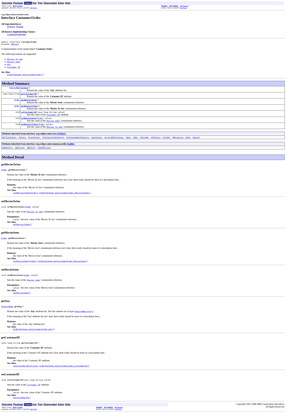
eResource (177, 137)
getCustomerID (28, 94)
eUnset (196, 137)
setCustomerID (28, 112)
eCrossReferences (113, 137)
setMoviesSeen (28, 118)
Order (17, 100)
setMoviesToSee (29, 124)
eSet (187, 137)
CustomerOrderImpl (16, 34)
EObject (11, 26)
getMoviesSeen (28, 100)
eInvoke (144, 137)
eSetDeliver (44, 147)
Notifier (19, 26)
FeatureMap (14, 88)
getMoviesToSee (29, 106)
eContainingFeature (53, 137)
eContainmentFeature (77, 137)
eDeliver (20, 147)
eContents (96, 137)
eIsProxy (155, 137)
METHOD (33, 8)
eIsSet (166, 137)
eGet (128, 137)
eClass (22, 137)
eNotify (31, 147)
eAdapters (7, 147)
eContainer (34, 137)
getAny (24, 88)
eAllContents (9, 137)
